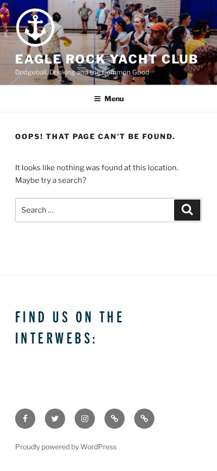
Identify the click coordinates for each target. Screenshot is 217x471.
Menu (114, 98)
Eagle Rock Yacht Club (107, 59)
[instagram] (85, 419)
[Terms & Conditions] (114, 419)
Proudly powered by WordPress (66, 446)
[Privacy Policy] (144, 419)
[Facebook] (25, 419)
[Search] (187, 210)
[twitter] (55, 419)
